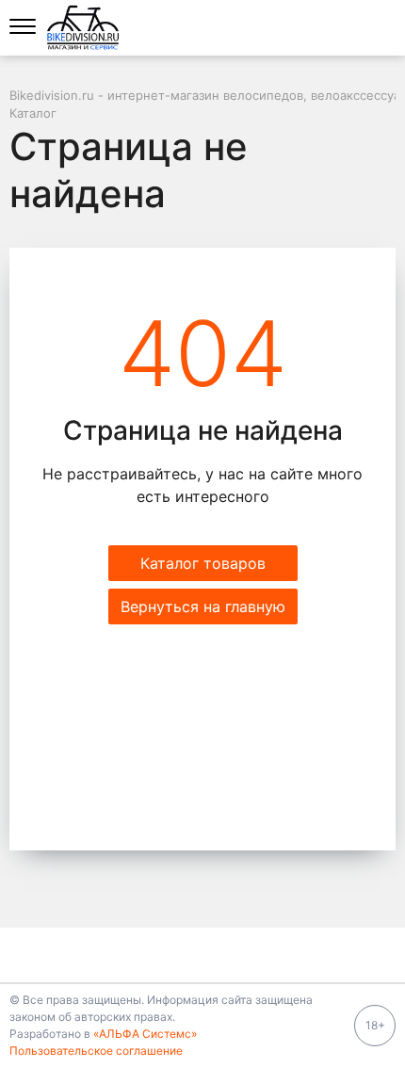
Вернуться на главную (203, 606)
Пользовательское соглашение (96, 1050)
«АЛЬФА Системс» (145, 1034)
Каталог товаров (203, 563)
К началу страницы (195, 955)
